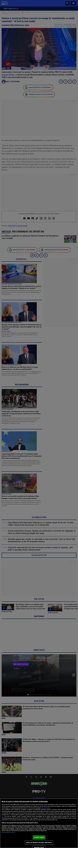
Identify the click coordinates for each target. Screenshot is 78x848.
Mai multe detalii (46, 808)
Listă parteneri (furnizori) (8, 832)
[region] (39, 823)
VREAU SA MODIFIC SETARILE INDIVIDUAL (39, 842)
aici (3, 816)
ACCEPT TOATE (39, 837)
